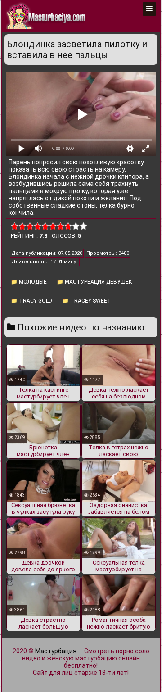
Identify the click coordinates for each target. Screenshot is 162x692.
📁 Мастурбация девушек (94, 282)
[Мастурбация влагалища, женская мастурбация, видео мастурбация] (46, 15)
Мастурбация (55, 651)
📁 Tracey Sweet (86, 301)
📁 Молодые (29, 282)
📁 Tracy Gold (31, 301)
